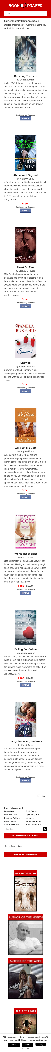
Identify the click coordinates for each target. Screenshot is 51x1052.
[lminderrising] (25, 37)
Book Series (31, 811)
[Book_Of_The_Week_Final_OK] (25, 1009)
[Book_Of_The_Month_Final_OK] (25, 871)
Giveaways (30, 818)
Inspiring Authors (12, 818)
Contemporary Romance (25, 115)
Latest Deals (10, 811)
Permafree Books (33, 821)
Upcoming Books (33, 814)
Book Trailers (10, 821)
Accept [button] (13, 1044)
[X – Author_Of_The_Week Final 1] (25, 959)
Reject (27, 1044)
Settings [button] (41, 1044)
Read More (26, 1049)
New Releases (10, 814)
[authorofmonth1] (25, 915)
